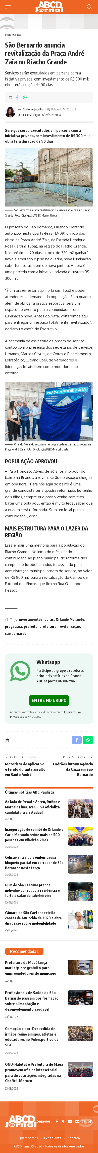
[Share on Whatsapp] (24, 97)
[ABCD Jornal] (49, 7)
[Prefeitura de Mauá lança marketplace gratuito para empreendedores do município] (80, 967)
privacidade (17, 716)
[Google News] (77, 1121)
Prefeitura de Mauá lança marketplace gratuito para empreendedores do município (30, 968)
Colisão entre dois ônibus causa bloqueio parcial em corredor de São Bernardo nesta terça (34, 862)
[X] (63, 1121)
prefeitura (48, 626)
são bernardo (16, 633)
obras (49, 619)
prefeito (30, 626)
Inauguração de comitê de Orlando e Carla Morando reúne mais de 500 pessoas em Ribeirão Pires (34, 834)
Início (8, 34)
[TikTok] (90, 1121)
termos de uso (72, 712)
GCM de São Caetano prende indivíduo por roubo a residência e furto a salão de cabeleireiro (32, 890)
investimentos (30, 619)
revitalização (69, 626)
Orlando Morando (70, 619)
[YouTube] (70, 1121)
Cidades (17, 34)
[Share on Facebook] (17, 97)
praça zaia (13, 626)
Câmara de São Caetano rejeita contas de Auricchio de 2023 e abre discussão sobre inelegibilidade (33, 918)
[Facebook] (57, 1121)
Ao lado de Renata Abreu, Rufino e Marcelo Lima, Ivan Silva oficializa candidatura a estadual (32, 807)
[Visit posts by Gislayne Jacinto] (10, 112)
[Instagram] (84, 1121)
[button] (9, 7)
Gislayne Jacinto (33, 109)
